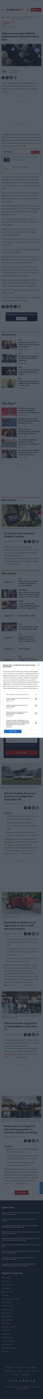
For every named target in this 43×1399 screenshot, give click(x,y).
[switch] (35, 699)
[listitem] (21, 695)
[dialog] (21, 699)
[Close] (39, 665)
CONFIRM (12, 731)
